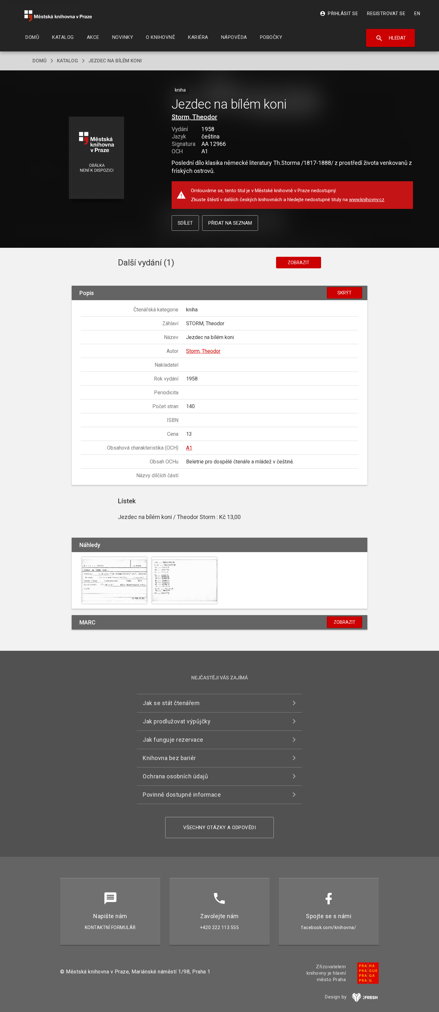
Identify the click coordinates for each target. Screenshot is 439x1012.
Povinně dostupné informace (182, 794)
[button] (96, 158)
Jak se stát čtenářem (171, 703)
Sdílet (185, 223)
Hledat (390, 38)
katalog (67, 61)
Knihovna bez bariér (169, 758)
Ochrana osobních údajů (175, 776)
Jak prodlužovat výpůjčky (177, 721)
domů (39, 61)
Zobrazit (298, 262)
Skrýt (344, 292)
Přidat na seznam (230, 223)
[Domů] (58, 16)
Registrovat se (386, 13)
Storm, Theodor (194, 117)
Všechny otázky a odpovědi (219, 827)
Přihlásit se (339, 13)
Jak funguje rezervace (173, 739)
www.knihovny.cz (366, 199)
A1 (189, 448)
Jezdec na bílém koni (115, 61)
